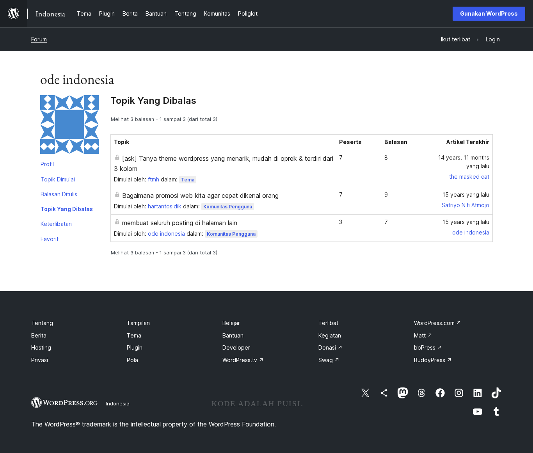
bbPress (428, 347)
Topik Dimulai (58, 179)
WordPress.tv (243, 360)
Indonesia (118, 403)
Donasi (330, 347)
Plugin (134, 347)
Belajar (231, 323)
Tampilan (138, 323)
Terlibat (328, 323)
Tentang (42, 323)
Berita (38, 335)
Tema (187, 180)
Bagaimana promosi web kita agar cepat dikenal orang (200, 195)
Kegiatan (329, 335)
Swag (328, 360)
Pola (132, 360)
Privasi (39, 360)
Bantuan (232, 335)
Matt (423, 335)
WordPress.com (437, 323)
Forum (39, 39)
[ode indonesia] (69, 126)
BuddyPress (433, 360)
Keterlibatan (56, 223)
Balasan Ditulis (59, 194)
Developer (236, 347)
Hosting (41, 347)
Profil (47, 164)
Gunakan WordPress (489, 13)
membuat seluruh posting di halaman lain (179, 223)
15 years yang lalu (465, 194)
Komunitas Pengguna (227, 207)
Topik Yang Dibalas (67, 209)
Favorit (50, 239)
